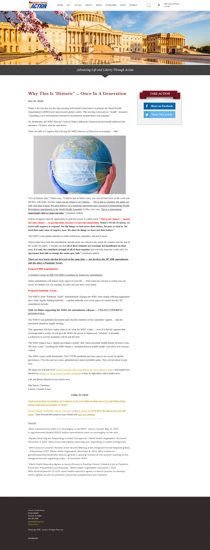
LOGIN (167, 7)
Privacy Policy (33, 524)
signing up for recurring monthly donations (60, 373)
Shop (123, 5)
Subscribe (111, 5)
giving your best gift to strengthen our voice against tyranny (85, 369)
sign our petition (86, 414)
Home (60, 5)
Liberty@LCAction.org (36, 521)
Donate (133, 5)
